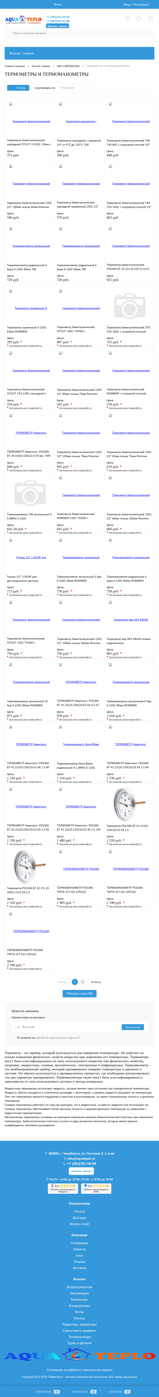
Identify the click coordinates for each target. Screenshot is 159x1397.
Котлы (79, 1312)
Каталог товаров (21, 53)
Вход (127, 4)
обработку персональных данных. (57, 1037)
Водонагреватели (79, 1287)
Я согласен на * (48, 1037)
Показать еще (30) (80, 993)
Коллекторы (79, 1299)
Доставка (79, 1217)
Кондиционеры (79, 1305)
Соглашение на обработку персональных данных (80, 1369)
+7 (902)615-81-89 (58, 21)
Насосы (79, 1318)
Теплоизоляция (79, 1337)
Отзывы (79, 1261)
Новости (79, 1249)
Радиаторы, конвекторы (79, 1324)
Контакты (79, 1268)
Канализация (79, 1293)
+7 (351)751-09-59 (58, 16)
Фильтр (21, 87)
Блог (79, 1255)
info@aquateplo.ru (81, 1158)
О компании (79, 1243)
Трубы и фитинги (79, 1343)
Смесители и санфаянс (79, 1330)
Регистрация (141, 4)
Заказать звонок (57, 26)
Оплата (79, 1211)
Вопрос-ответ (79, 1224)
